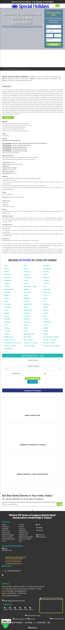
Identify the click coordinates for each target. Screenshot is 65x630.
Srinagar (7, 307)
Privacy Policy (6, 533)
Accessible (5, 529)
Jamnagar (27, 322)
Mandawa (7, 292)
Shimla (6, 268)
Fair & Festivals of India (8, 539)
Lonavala (7, 331)
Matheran (46, 304)
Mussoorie (46, 292)
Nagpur (6, 295)
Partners (21, 527)
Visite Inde (41, 535)
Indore (26, 331)
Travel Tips (22, 529)
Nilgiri (6, 301)
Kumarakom (28, 277)
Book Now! (33, 382)
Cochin (26, 280)
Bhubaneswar (8, 289)
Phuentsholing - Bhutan (51, 337)
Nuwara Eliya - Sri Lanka (51, 345)
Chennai (46, 283)
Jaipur (45, 274)
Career (4, 541)
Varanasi (46, 271)
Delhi (8, 69)
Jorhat (45, 325)
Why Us (4, 524)
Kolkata (26, 289)
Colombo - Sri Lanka (30, 343)
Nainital (45, 307)
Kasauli (45, 334)
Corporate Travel (23, 533)
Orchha (45, 331)
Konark (45, 313)
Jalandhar (7, 322)
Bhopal (6, 271)
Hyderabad (47, 289)
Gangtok (26, 274)
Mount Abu (27, 292)
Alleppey (7, 313)
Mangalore (27, 298)
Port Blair (7, 304)
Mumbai (7, 286)
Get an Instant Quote (32, 379)
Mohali (6, 298)
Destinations (5, 527)
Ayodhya (26, 313)
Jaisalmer (46, 280)
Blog (20, 541)
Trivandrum (8, 274)
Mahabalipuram (29, 334)
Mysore (45, 298)
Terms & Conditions (7, 537)
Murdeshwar (28, 310)
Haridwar (27, 319)
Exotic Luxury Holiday (25, 539)
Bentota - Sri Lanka (49, 340)
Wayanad (46, 277)
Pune (6, 310)
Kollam (6, 334)
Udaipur (26, 283)
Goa (44, 286)
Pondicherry (28, 304)
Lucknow (27, 316)
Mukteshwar (47, 322)
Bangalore (46, 265)
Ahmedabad (8, 348)
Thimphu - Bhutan (49, 343)
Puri (44, 301)
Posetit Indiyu (42, 537)
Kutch (6, 325)
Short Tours (27, 337)
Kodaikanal (8, 280)
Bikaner (6, 316)
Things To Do (5, 531)
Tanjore (26, 295)
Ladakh (45, 328)
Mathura (46, 310)
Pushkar (26, 301)
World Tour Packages (8, 535)
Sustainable (39, 527)
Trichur (45, 295)
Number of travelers (33, 366)
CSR (38, 524)
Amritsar (46, 319)
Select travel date (33, 360)
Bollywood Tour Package (26, 537)
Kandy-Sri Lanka (9, 340)
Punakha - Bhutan (10, 345)
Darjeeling (7, 277)
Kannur (26, 325)
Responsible (39, 530)
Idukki (26, 328)
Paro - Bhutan (28, 340)
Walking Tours (9, 337)
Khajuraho (27, 271)
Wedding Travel (23, 535)
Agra (5, 265)
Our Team (22, 524)
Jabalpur (7, 328)
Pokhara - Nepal (29, 345)
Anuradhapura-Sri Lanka (12, 343)
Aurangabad (47, 268)
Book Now (8, 117)
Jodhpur (7, 283)
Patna (45, 316)
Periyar (26, 268)
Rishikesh (7, 319)
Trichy (26, 307)
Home (5, 69)
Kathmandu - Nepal (30, 286)
